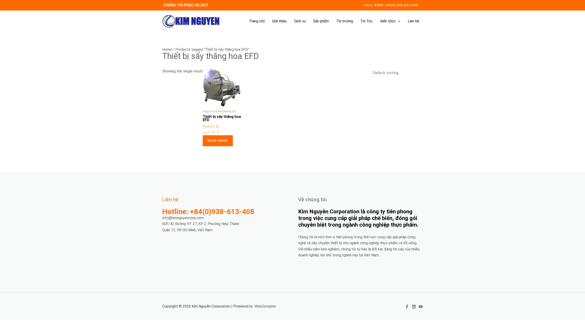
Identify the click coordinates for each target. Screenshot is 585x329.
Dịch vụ (300, 21)
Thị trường (344, 21)
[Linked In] (414, 307)
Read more (217, 140)
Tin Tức (366, 21)
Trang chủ (257, 21)
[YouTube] (421, 307)
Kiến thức (388, 21)
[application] (398, 21)
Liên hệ (413, 21)
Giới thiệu (279, 21)
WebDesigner (265, 306)
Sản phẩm (321, 21)
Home (167, 49)
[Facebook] (407, 307)
